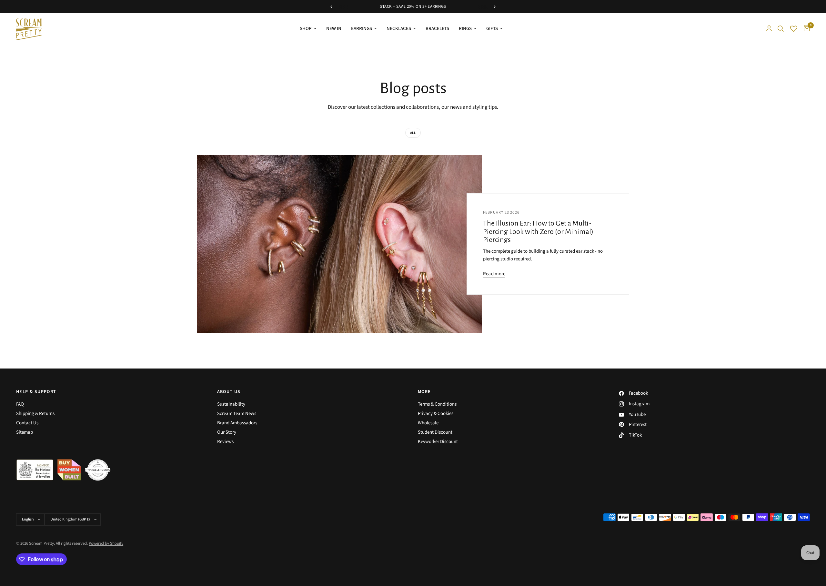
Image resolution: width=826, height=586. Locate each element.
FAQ (20, 404)
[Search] (780, 28)
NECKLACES (399, 28)
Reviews (225, 441)
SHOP (306, 28)
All (413, 132)
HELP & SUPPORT (36, 391)
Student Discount (435, 432)
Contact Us (27, 422)
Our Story (226, 432)
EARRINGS (361, 28)
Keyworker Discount (438, 441)
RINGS (465, 28)
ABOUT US (229, 391)
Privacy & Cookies (435, 413)
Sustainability (231, 404)
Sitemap (24, 432)
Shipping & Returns (35, 413)
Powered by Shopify (106, 543)
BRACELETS (437, 28)
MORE (424, 391)
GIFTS (492, 28)
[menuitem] (308, 29)
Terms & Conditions (437, 404)
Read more (494, 274)
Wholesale (428, 422)
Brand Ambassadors (237, 422)
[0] (805, 28)
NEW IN (333, 28)
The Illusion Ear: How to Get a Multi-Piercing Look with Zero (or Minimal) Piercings (538, 232)
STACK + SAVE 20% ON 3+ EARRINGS (413, 6)
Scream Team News (236, 413)
